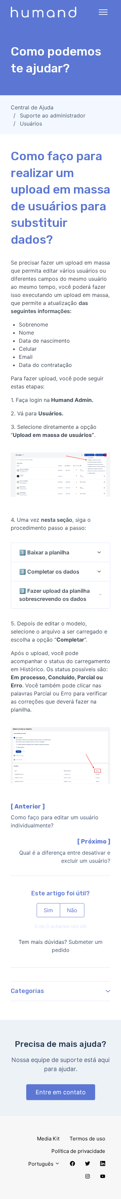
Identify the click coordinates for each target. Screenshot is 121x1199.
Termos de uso (87, 1138)
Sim (48, 910)
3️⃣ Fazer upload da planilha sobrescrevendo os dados (54, 594)
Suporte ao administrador (52, 115)
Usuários (31, 123)
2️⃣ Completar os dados (49, 571)
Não (72, 910)
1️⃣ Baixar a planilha (44, 552)
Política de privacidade (78, 1151)
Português (41, 1164)
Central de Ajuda (32, 107)
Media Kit (48, 1138)
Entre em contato (61, 1092)
